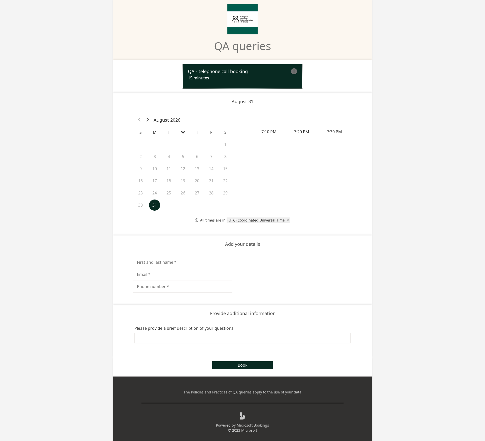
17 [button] (154, 181)
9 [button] (140, 168)
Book (243, 365)
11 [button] (168, 168)
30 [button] (140, 205)
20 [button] (197, 181)
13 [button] (197, 168)
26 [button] (183, 193)
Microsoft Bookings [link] (253, 425)
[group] (302, 132)
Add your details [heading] (242, 244)
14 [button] (211, 168)
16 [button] (140, 181)
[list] (242, 76)
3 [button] (155, 156)
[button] (139, 120)
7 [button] (211, 156)
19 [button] (183, 181)
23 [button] (140, 193)
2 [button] (140, 156)
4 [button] (169, 156)
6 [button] (197, 156)
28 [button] (211, 193)
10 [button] (154, 168)
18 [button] (168, 181)
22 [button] (225, 181)
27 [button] (197, 193)
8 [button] (225, 156)
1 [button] (225, 144)
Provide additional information (243, 313)
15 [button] (225, 168)
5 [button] (183, 156)
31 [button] (154, 205)
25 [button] (168, 193)
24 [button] (154, 193)
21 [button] (211, 181)
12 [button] (183, 168)
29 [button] (225, 193)
